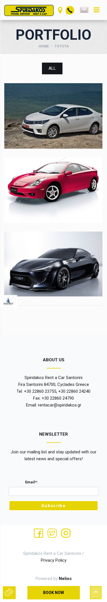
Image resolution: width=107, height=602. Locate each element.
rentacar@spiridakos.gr (59, 405)
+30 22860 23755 (40, 391)
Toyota (53, 113)
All (52, 68)
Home (44, 46)
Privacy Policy (53, 560)
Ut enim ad (53, 105)
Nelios (65, 578)
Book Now (53, 592)
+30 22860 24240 (74, 391)
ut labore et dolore (53, 253)
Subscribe (53, 505)
